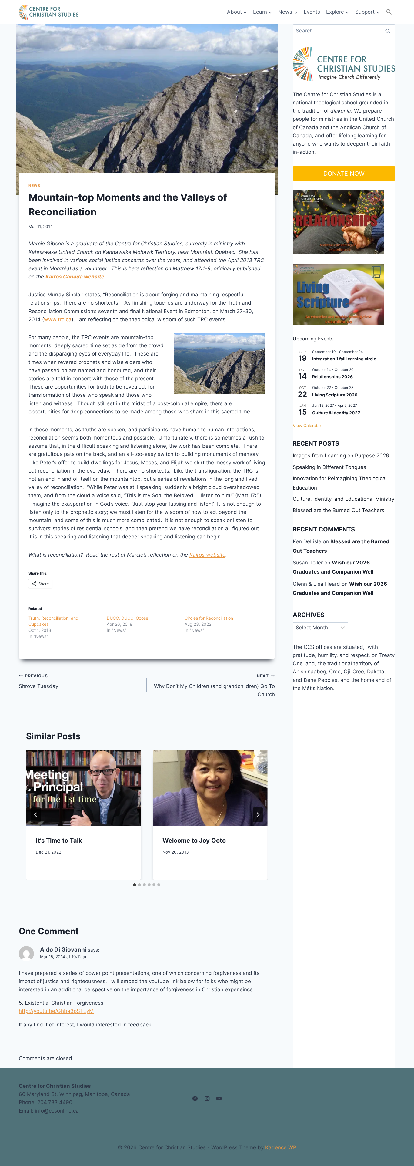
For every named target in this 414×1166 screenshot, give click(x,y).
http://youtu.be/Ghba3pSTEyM (56, 1011)
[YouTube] (219, 1098)
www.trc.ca (58, 319)
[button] (389, 12)
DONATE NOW (344, 173)
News (34, 185)
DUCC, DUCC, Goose (127, 618)
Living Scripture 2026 (334, 394)
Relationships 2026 (332, 376)
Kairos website (207, 555)
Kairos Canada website (74, 277)
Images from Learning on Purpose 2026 (341, 456)
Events (312, 12)
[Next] (258, 814)
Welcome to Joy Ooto (194, 840)
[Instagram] (207, 1098)
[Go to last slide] (36, 814)
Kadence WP (280, 1147)
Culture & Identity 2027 (336, 412)
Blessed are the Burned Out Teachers (338, 510)
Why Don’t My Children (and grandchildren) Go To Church (214, 685)
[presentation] (83, 788)
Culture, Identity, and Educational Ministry (343, 499)
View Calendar (307, 425)
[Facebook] (195, 1098)
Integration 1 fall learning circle (344, 358)
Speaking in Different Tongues (329, 467)
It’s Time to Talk (59, 840)
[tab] (134, 884)
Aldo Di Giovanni (63, 949)
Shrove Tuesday (38, 681)
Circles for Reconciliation (209, 618)
